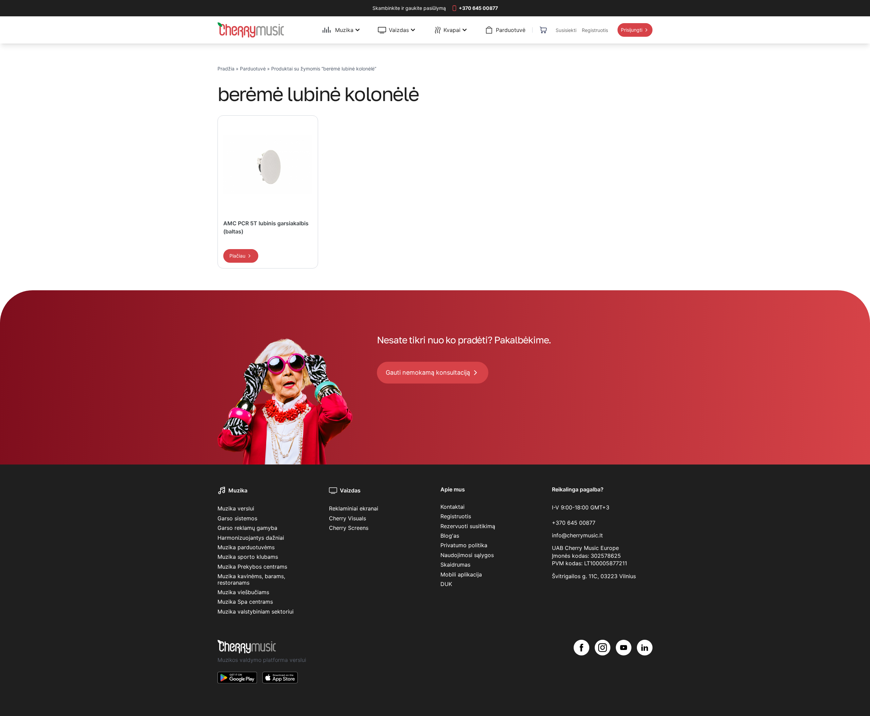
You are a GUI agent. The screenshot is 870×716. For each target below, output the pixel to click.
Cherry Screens (348, 527)
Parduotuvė (253, 68)
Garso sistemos (237, 518)
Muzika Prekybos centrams (252, 566)
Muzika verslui (236, 508)
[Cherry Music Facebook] (581, 667)
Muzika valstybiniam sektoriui (256, 611)
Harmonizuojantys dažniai (251, 537)
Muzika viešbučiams (243, 592)
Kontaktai (452, 506)
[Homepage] (251, 29)
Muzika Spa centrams (245, 601)
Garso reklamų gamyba (247, 527)
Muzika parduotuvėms (246, 547)
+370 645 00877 (573, 522)
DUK (446, 584)
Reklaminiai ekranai (353, 508)
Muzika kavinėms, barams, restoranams (251, 579)
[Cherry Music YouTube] (623, 667)
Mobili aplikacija (461, 574)
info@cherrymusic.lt (577, 535)
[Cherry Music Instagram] (602, 667)
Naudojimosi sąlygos (467, 555)
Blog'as (449, 535)
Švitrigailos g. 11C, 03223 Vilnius (594, 576)
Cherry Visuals (347, 518)
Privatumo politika (463, 545)
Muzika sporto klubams (248, 556)
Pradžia (226, 68)
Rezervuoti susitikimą (467, 526)
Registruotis (455, 516)
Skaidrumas (455, 564)
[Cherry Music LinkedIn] (644, 667)
